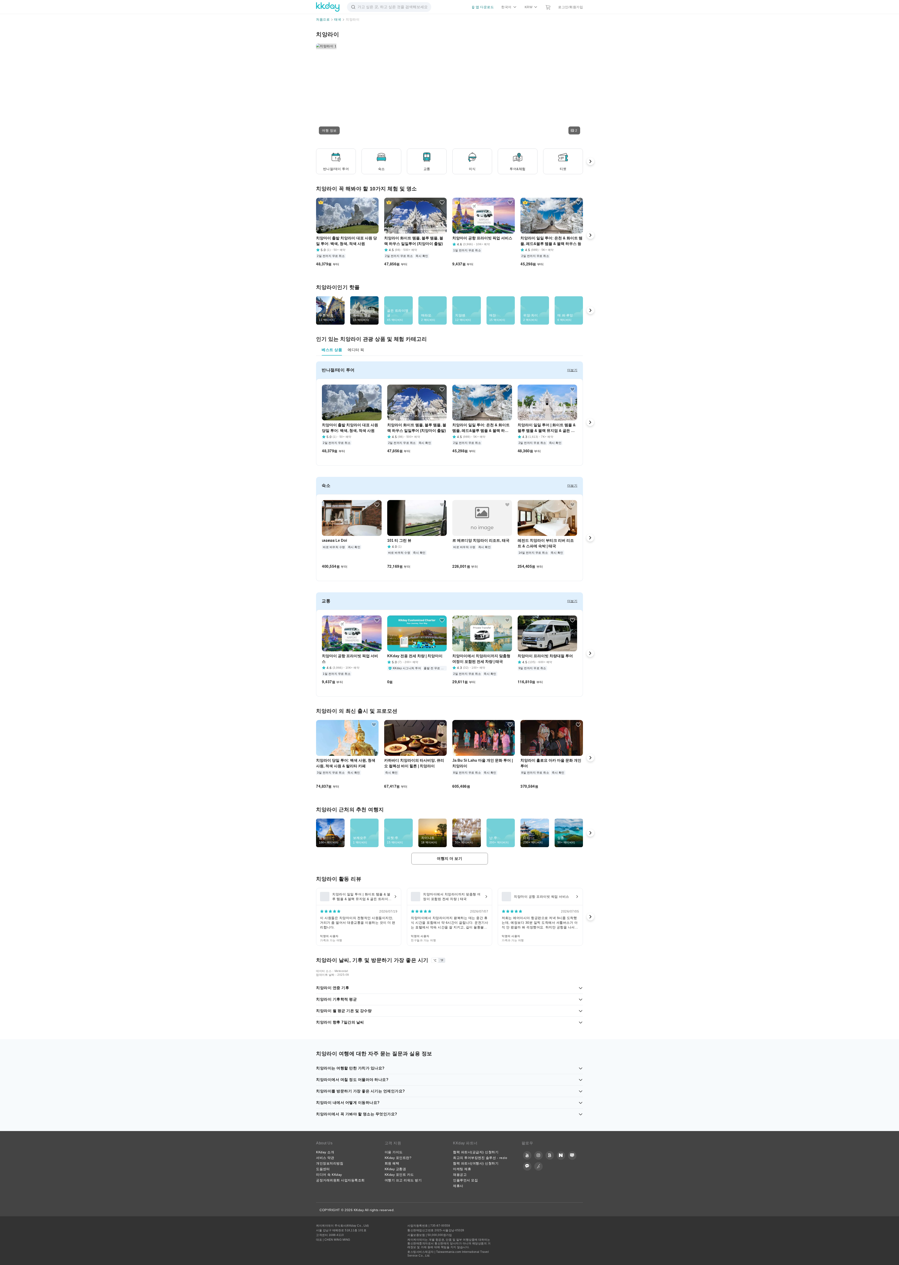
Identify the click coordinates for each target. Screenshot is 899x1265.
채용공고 (460, 1174)
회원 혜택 (392, 1163)
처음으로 (323, 19)
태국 (337, 19)
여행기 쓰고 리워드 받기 (403, 1180)
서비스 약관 (325, 1158)
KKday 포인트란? (398, 1158)
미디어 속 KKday (329, 1174)
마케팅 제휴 (462, 1169)
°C (435, 960)
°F (441, 960)
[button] (329, 130)
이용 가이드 (394, 1152)
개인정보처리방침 (329, 1163)
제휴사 (458, 1186)
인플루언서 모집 (465, 1180)
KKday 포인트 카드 (399, 1174)
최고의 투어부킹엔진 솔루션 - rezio (480, 1158)
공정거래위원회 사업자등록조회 (340, 1180)
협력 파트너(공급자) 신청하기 (475, 1152)
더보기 (572, 370)
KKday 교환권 (395, 1169)
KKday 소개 (325, 1152)
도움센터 (323, 1169)
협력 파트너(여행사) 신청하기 (475, 1163)
